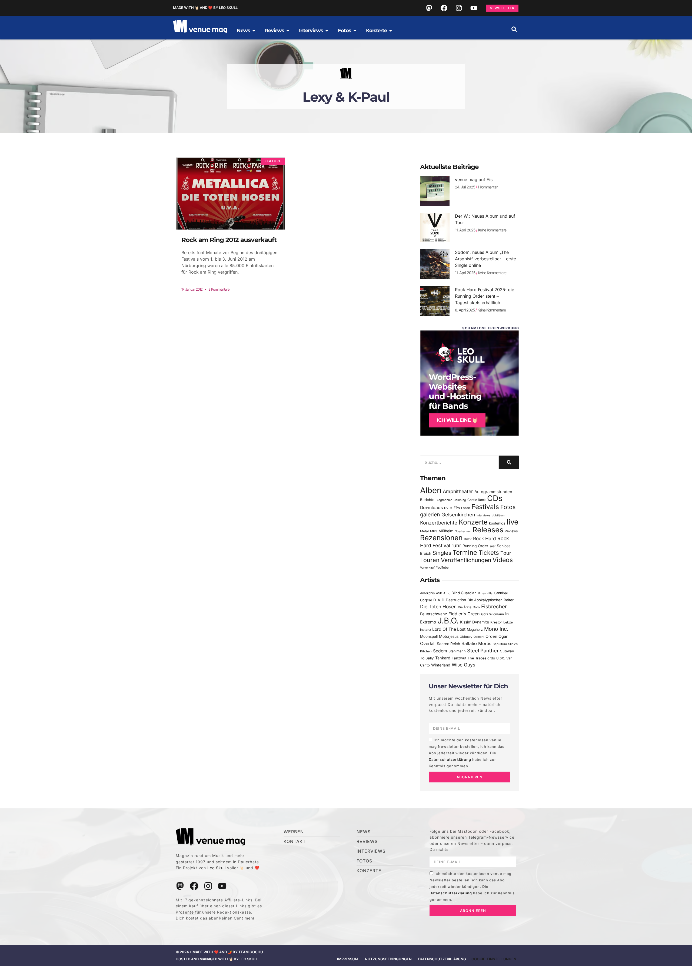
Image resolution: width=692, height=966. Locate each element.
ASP (439, 593)
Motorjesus (448, 636)
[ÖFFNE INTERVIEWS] (326, 30)
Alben (430, 490)
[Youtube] (473, 8)
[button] (514, 29)
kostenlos (497, 523)
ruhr (456, 545)
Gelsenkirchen (458, 514)
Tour (505, 553)
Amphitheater (458, 491)
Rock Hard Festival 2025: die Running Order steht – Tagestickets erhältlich (484, 296)
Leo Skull (216, 867)
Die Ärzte (464, 607)
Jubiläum (498, 515)
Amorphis (427, 593)
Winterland (440, 665)
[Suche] (509, 462)
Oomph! (479, 637)
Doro (476, 607)
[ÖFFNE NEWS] (253, 30)
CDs (495, 498)
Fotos (507, 506)
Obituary (466, 637)
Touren (430, 559)
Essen (465, 508)
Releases (488, 529)
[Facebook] (444, 8)
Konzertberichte (438, 523)
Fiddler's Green (464, 613)
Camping (460, 500)
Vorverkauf (427, 567)
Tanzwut (459, 658)
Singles (441, 553)
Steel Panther (483, 650)
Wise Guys (463, 665)
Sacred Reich (448, 644)
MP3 (433, 531)
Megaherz (475, 630)
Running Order (475, 546)
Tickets (488, 552)
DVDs (448, 508)
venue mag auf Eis (474, 179)
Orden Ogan (496, 636)
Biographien (444, 500)
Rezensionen (441, 537)
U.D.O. (500, 658)
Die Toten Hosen (438, 606)
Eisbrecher (494, 606)
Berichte (427, 499)
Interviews (484, 515)
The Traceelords (481, 658)
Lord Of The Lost (448, 629)
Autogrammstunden (493, 491)
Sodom (440, 650)
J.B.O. (448, 620)
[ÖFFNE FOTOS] (354, 30)
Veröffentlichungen (466, 560)
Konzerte (473, 522)
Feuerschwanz (433, 614)
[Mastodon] (429, 8)
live (512, 521)
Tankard (442, 658)
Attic (446, 593)
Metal (424, 531)
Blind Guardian (464, 593)
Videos (503, 560)
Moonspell (429, 636)
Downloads (431, 507)
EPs (457, 508)
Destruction (456, 600)
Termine (465, 552)
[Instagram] (458, 8)
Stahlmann (457, 651)
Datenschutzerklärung (450, 759)
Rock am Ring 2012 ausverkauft (229, 240)
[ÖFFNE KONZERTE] (390, 30)
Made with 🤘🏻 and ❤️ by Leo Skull (205, 7)
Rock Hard (484, 538)
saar (492, 546)
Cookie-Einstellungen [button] (493, 959)
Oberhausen (463, 531)
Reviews (511, 531)
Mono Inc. (496, 629)
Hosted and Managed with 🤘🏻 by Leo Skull (217, 959)
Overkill (427, 643)
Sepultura (500, 644)
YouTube (442, 567)
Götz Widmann (492, 614)
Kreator (496, 622)
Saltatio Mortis (476, 643)
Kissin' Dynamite (474, 622)
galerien (430, 514)
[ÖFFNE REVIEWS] (287, 30)
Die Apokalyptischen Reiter (490, 600)
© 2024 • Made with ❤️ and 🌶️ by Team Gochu (219, 952)
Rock (468, 539)
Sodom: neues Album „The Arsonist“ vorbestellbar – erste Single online (485, 259)
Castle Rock (476, 500)
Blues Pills (485, 593)
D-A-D (438, 600)
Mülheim (445, 531)
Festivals (485, 507)
